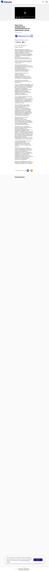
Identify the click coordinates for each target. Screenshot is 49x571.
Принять (38, 559)
